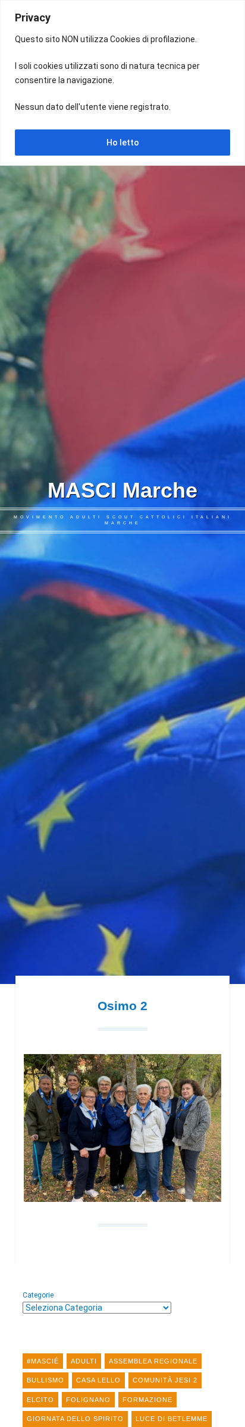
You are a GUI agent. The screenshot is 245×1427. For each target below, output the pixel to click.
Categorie (38, 1295)
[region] (122, 83)
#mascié (43, 1361)
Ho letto (122, 142)
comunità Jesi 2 (165, 1380)
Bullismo (45, 1380)
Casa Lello (98, 1380)
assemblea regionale (153, 1361)
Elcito (40, 1399)
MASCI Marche (122, 490)
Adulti (84, 1361)
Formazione (147, 1399)
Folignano (88, 1399)
